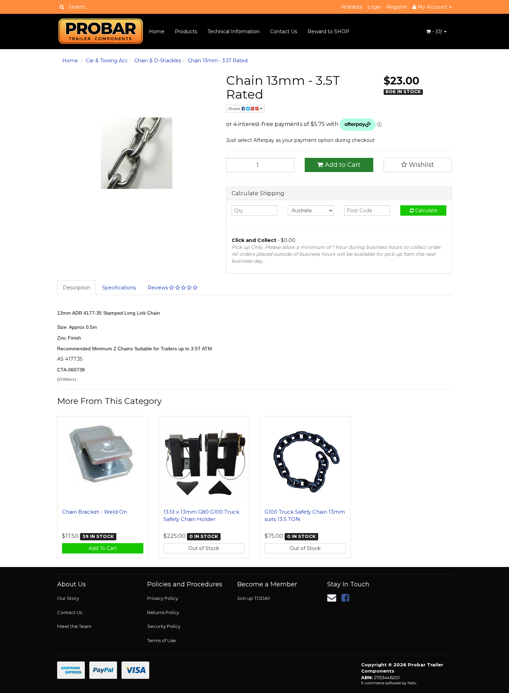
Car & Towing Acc (107, 60)
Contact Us (283, 31)
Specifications (119, 288)
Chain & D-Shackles (157, 60)
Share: (235, 108)
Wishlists (351, 7)
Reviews (158, 288)
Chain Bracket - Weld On (94, 511)
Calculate (425, 210)
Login (374, 7)
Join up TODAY (253, 598)
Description (76, 288)
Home (156, 31)
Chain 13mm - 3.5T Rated (218, 60)
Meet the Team (74, 626)
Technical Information (233, 31)
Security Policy (163, 626)
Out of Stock (203, 548)
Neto (412, 683)
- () (437, 31)
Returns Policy (163, 612)
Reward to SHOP (328, 31)
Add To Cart (103, 548)
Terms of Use (161, 640)
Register (396, 7)
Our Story (68, 598)
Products (186, 31)
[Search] (61, 7)
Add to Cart (341, 165)
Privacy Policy (162, 598)
